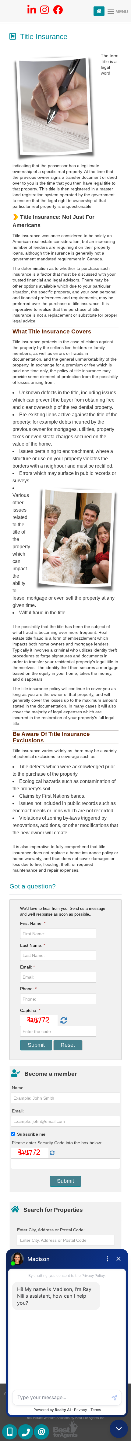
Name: (18, 1087)
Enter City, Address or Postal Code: (51, 1229)
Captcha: (30, 1010)
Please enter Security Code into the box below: (57, 1142)
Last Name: (32, 945)
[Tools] (99, 11)
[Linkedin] (31, 11)
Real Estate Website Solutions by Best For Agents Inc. (65, 1418)
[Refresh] (63, 1020)
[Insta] (44, 11)
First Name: (32, 923)
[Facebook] (58, 11)
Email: (27, 967)
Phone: (28, 988)
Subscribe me (31, 1134)
